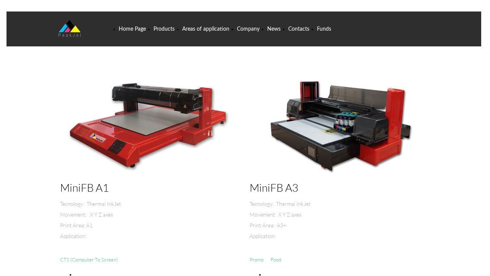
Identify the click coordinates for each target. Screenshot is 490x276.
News (274, 29)
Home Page (132, 29)
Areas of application (205, 29)
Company (248, 29)
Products (164, 29)
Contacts (298, 29)
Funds (324, 29)
